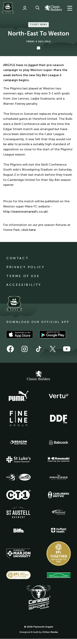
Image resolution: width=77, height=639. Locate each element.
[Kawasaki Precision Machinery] (58, 459)
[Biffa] (18, 530)
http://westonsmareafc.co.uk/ (25, 211)
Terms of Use (23, 276)
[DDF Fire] (58, 418)
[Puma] (18, 396)
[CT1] (18, 494)
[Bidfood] (58, 512)
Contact (17, 258)
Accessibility (23, 285)
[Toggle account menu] (25, 8)
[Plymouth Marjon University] (18, 553)
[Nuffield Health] (58, 530)
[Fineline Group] (18, 418)
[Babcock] (58, 443)
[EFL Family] (18, 575)
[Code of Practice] (58, 553)
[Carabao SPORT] (38, 597)
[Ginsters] (18, 477)
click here (28, 230)
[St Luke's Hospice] (18, 459)
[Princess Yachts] (58, 477)
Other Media (50, 632)
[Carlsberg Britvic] (58, 495)
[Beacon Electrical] (18, 442)
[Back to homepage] (8, 8)
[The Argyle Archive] (58, 575)
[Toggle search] (37, 8)
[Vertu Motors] (58, 396)
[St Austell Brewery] (18, 512)
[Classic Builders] (38, 376)
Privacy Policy (25, 267)
